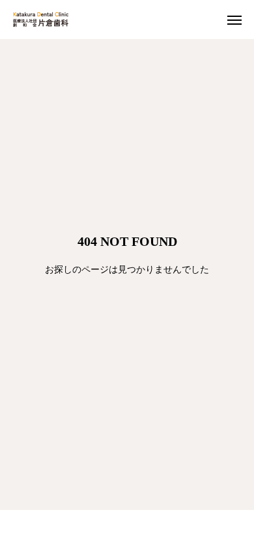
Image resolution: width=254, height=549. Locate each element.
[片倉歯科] (40, 19)
